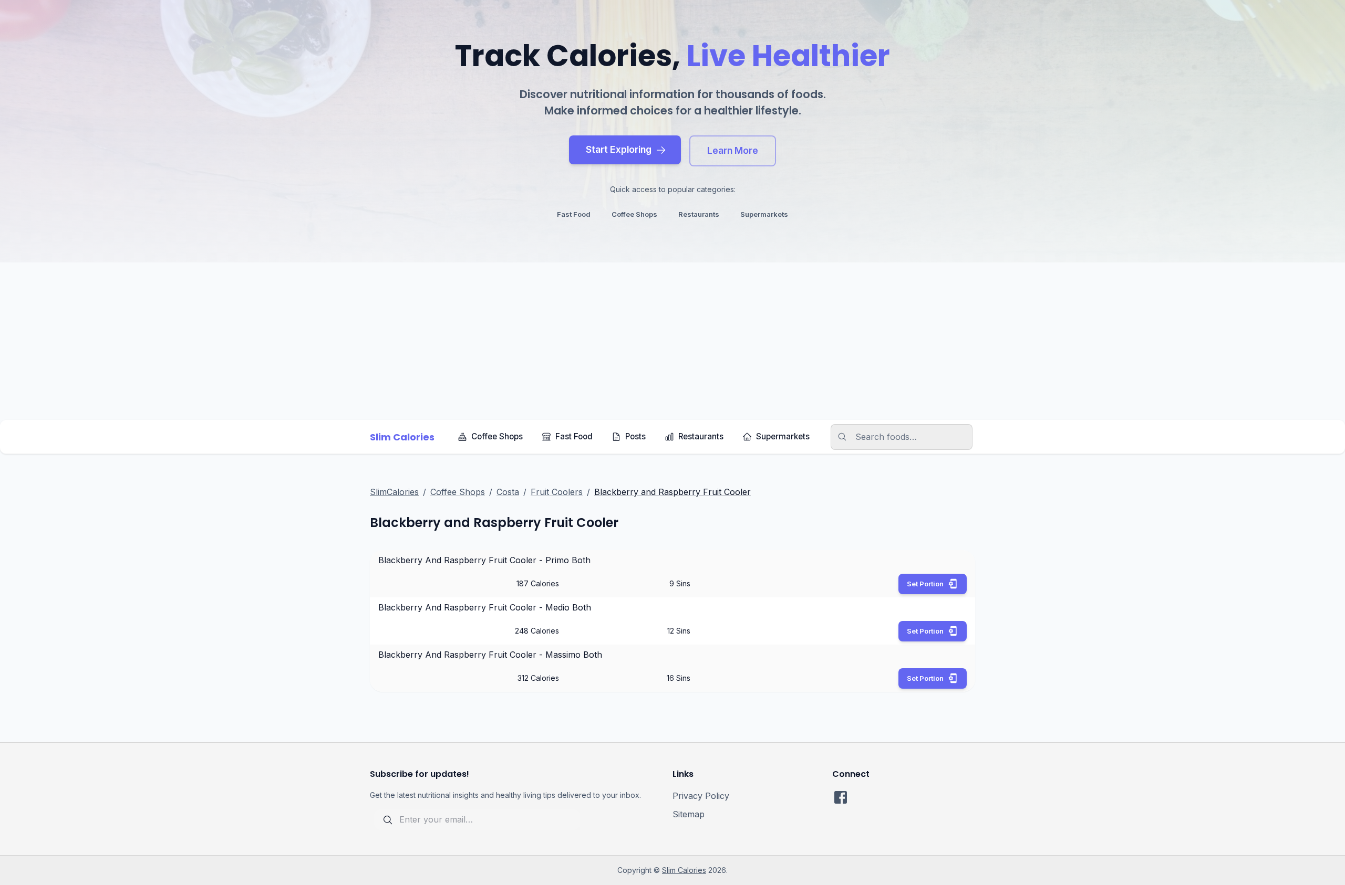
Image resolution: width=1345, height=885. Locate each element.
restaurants (698, 214)
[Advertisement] (672, 341)
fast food (574, 214)
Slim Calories (684, 870)
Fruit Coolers (557, 492)
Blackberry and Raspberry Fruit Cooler (672, 492)
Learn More (732, 150)
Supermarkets (783, 436)
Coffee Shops (497, 436)
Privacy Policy (700, 796)
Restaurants (700, 436)
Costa (507, 492)
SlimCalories (394, 492)
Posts (635, 436)
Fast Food (574, 436)
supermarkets (764, 214)
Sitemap (688, 814)
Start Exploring (618, 149)
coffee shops (634, 214)
